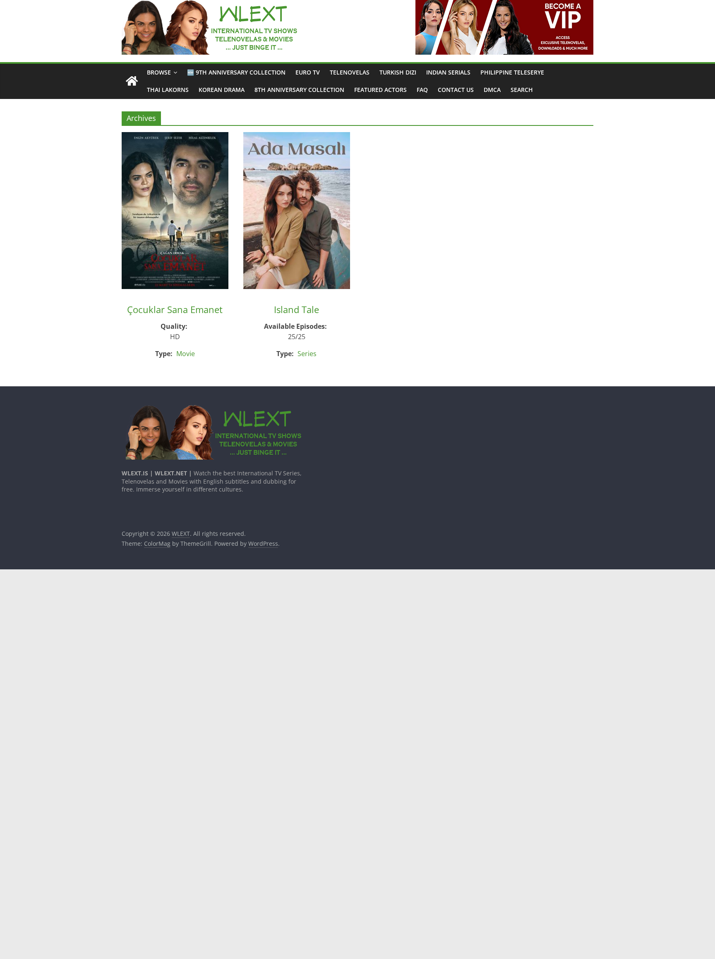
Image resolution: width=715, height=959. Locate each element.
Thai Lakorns (168, 90)
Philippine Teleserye (512, 72)
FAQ (422, 90)
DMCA (492, 90)
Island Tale (296, 309)
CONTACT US (456, 90)
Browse (159, 72)
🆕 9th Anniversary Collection (236, 72)
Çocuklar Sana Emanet (175, 309)
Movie (185, 353)
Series (307, 353)
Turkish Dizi (397, 72)
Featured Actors (380, 90)
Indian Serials (448, 72)
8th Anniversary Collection (299, 90)
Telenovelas (349, 72)
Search (522, 90)
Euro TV (307, 72)
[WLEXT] (132, 81)
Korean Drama (222, 90)
